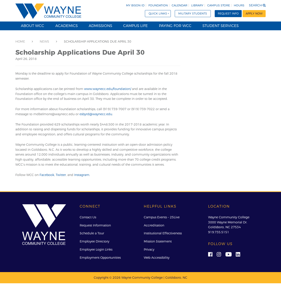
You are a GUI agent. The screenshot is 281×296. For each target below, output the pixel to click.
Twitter (61, 175)
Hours (239, 5)
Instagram (81, 175)
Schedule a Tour (92, 233)
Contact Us (88, 217)
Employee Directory (94, 241)
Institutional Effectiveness (163, 233)
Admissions (100, 25)
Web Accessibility (156, 258)
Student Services (220, 25)
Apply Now (254, 13)
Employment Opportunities (100, 258)
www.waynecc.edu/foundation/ (107, 89)
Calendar (179, 5)
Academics (66, 25)
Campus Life (135, 25)
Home (20, 41)
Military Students (192, 13)
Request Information (95, 225)
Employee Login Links (96, 249)
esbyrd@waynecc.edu (95, 114)
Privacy (149, 249)
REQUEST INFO (228, 13)
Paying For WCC (175, 25)
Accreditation (154, 225)
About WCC (32, 25)
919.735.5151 (218, 232)
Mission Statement (158, 241)
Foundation (158, 5)
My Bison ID (135, 5)
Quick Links (158, 13)
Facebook (47, 175)
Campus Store (218, 5)
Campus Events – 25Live (162, 217)
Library (197, 5)
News (44, 41)
